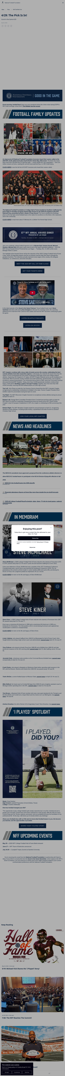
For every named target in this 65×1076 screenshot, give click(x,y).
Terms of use (40, 542)
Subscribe (35, 538)
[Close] (51, 527)
